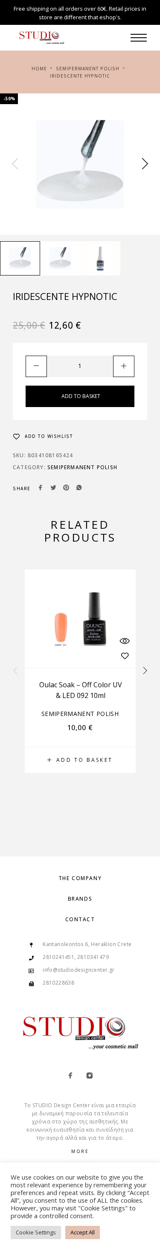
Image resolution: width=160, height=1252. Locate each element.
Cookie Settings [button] (36, 1232)
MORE (80, 1151)
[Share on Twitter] (53, 488)
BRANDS (80, 898)
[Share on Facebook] (40, 488)
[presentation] (15, 164)
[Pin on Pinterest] (66, 488)
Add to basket (80, 396)
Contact (80, 919)
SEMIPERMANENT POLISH (87, 69)
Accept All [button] (82, 1232)
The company (80, 878)
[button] (80, 760)
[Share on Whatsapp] (79, 488)
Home (39, 69)
